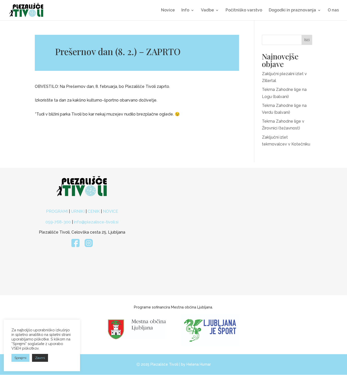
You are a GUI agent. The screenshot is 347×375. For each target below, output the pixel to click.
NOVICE (110, 211)
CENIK (94, 211)
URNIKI (78, 211)
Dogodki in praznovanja (292, 10)
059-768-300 (58, 222)
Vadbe (207, 10)
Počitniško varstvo (244, 10)
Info (185, 10)
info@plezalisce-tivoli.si (96, 222)
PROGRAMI (57, 211)
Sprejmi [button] (20, 358)
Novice (168, 10)
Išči (307, 40)
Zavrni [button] (40, 358)
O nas (333, 10)
